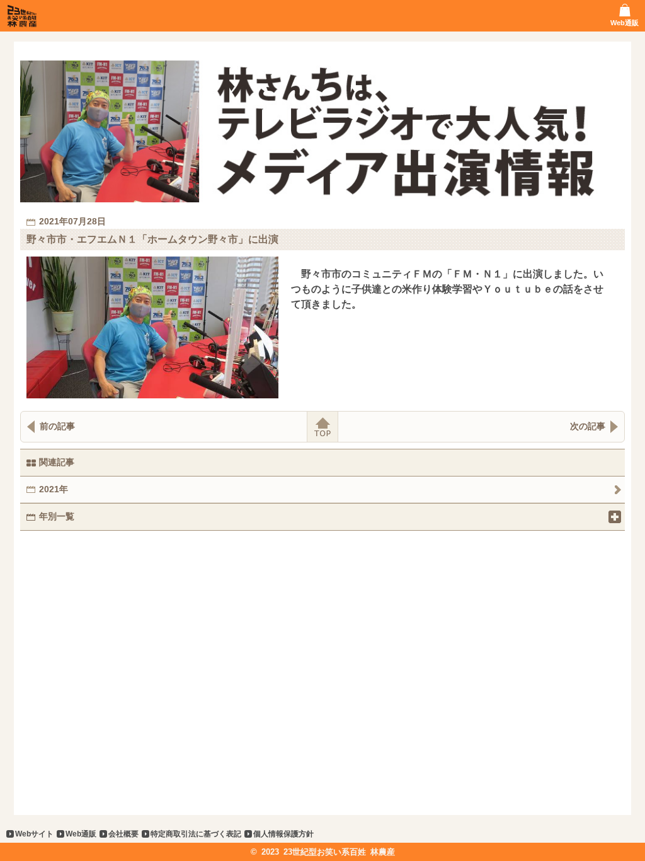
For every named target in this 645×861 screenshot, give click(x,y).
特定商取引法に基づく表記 (196, 833)
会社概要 (123, 833)
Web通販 (81, 833)
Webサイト (34, 833)
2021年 (53, 489)
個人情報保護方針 (283, 833)
